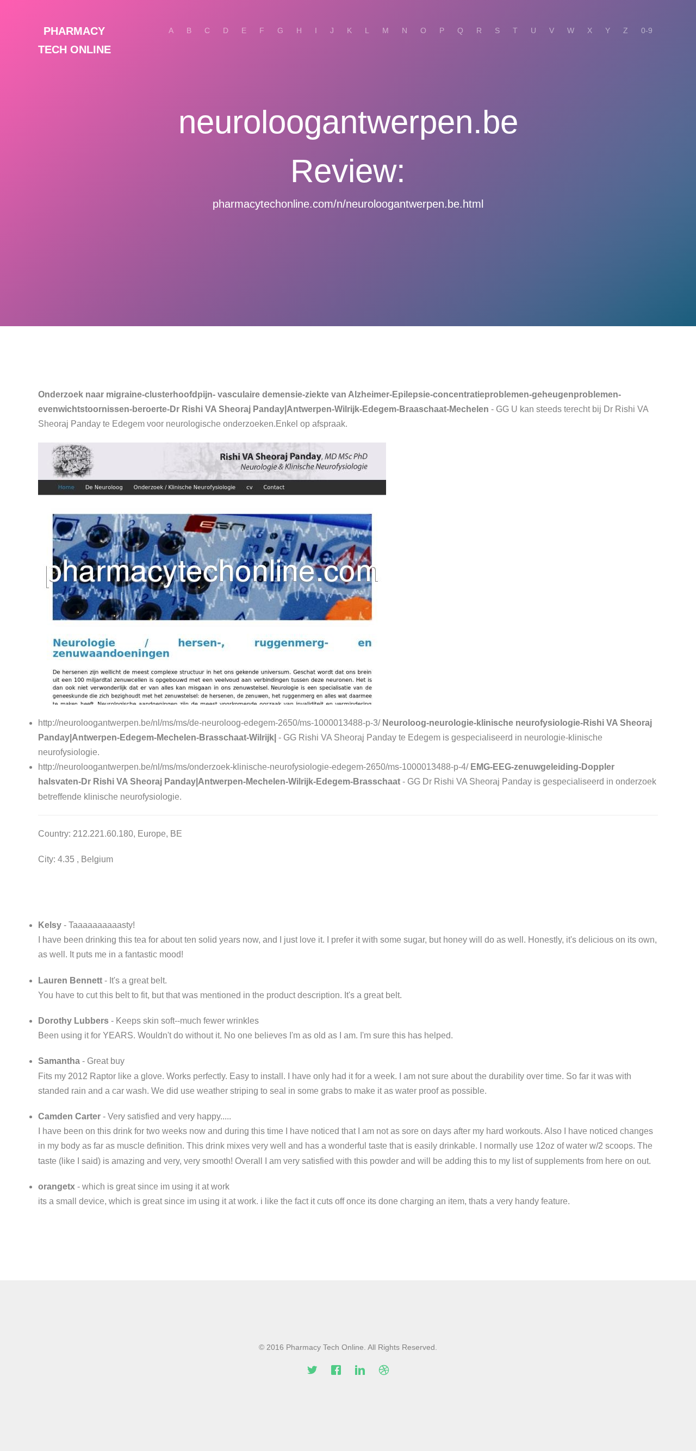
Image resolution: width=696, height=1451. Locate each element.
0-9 (646, 30)
